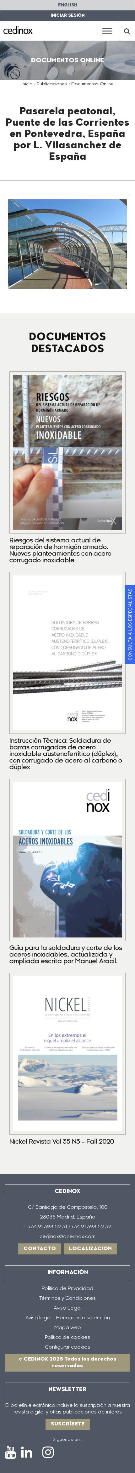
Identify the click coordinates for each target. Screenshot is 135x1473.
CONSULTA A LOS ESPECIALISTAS (130, 624)
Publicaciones (52, 84)
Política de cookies (67, 1337)
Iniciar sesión (68, 16)
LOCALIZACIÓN (90, 1248)
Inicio (27, 84)
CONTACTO (40, 1248)
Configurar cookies (67, 1347)
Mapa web (67, 1327)
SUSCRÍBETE (67, 1424)
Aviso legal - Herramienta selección (67, 1318)
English (67, 5)
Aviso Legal (68, 1308)
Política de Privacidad (67, 1288)
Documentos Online (92, 84)
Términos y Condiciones (67, 1298)
